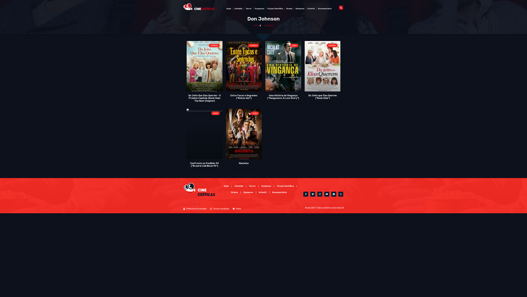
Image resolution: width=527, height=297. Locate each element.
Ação (228, 9)
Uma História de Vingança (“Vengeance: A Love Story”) (283, 96)
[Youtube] (326, 194)
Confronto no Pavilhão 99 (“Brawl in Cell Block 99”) (204, 164)
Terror (249, 9)
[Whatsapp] (340, 194)
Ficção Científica (275, 9)
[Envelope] (333, 194)
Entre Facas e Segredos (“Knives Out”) (243, 96)
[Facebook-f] (305, 194)
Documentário (325, 9)
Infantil (311, 9)
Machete (244, 163)
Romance (300, 9)
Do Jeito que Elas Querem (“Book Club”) (322, 96)
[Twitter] (312, 194)
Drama (289, 9)
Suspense (259, 9)
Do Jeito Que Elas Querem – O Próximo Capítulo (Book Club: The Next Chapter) (204, 98)
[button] (341, 8)
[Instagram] (319, 194)
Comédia (238, 9)
